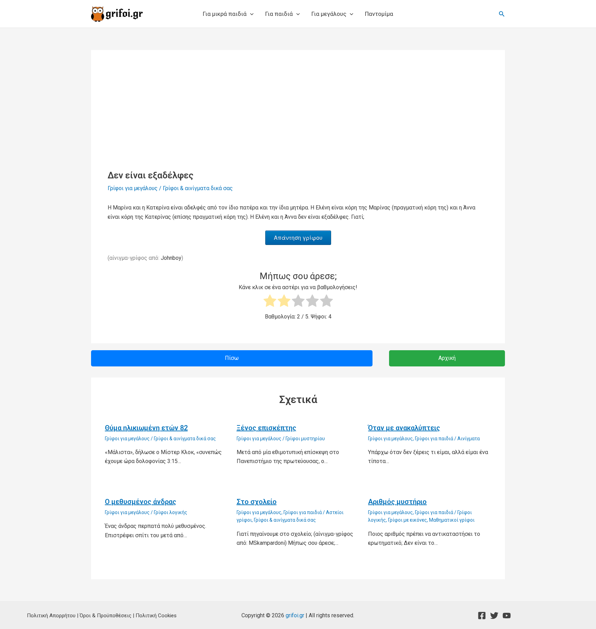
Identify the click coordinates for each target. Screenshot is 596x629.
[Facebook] (482, 615)
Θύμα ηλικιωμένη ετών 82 (146, 428)
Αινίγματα (468, 438)
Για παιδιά (279, 13)
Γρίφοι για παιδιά (434, 438)
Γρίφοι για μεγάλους (133, 188)
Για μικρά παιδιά (225, 13)
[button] (250, 14)
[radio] (270, 302)
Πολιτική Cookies (156, 615)
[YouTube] (507, 615)
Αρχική (447, 358)
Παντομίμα (379, 13)
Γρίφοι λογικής (170, 512)
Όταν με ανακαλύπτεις (404, 428)
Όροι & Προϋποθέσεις (105, 615)
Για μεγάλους (328, 13)
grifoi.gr (295, 615)
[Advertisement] (298, 118)
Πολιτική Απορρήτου (51, 615)
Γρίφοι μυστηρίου (305, 438)
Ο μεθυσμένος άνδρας (140, 502)
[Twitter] (494, 615)
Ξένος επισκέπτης (266, 428)
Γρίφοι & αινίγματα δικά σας (198, 188)
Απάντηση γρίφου (298, 238)
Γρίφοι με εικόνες (407, 520)
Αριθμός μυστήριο (397, 502)
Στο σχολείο (257, 502)
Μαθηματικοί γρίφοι (452, 520)
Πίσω (232, 358)
